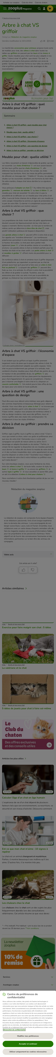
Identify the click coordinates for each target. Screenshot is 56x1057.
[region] (28, 1024)
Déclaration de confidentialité (14, 1030)
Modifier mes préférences (28, 1036)
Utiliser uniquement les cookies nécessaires (28, 1051)
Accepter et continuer (28, 1044)
